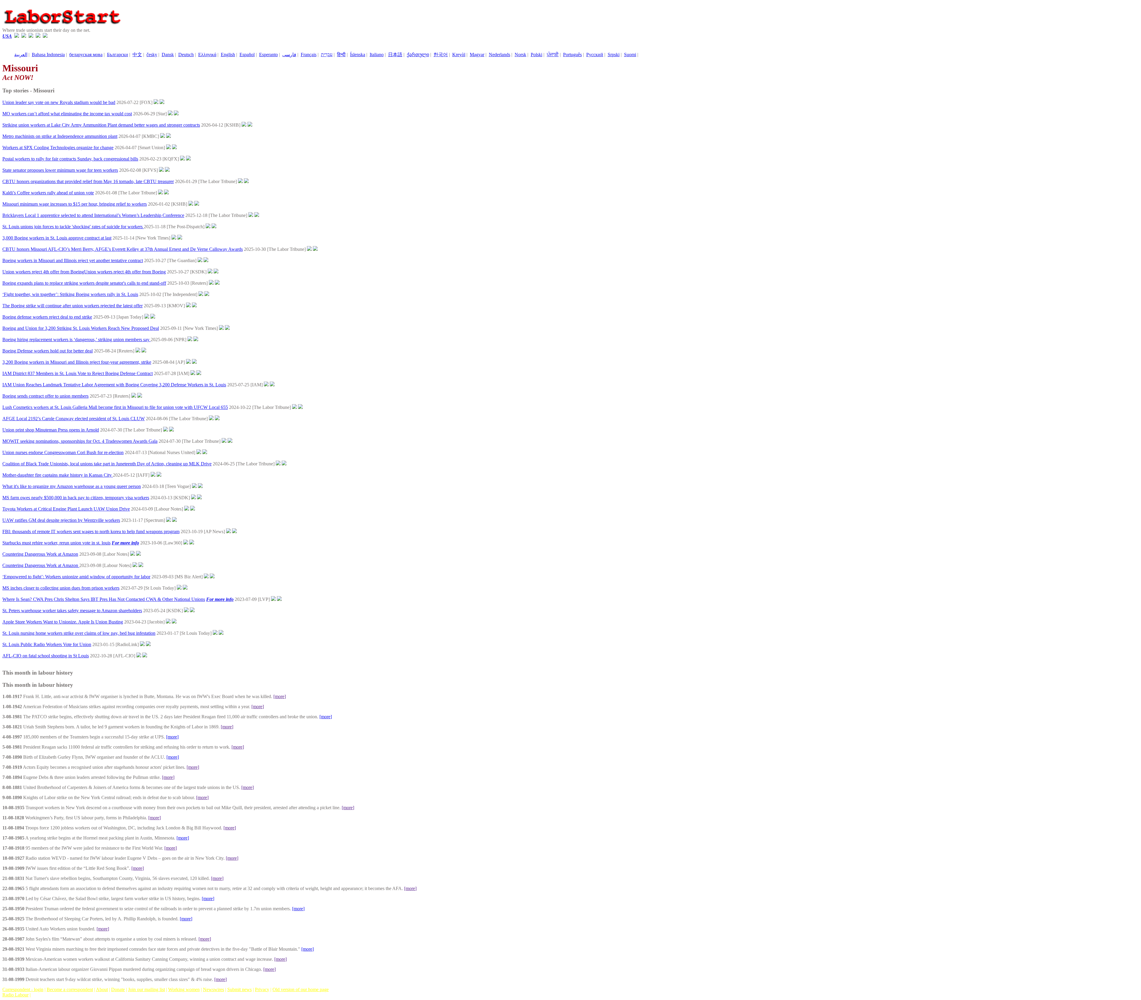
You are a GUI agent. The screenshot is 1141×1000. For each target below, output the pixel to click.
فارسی (289, 54)
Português (572, 54)
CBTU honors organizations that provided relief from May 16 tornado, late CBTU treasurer (88, 181)
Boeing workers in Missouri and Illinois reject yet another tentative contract (72, 260)
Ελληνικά (207, 54)
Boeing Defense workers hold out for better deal (47, 350)
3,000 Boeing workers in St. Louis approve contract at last (56, 237)
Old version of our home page (300, 989)
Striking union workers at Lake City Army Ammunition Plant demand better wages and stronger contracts (101, 124)
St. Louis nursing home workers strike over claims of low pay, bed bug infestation (78, 633)
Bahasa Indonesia (48, 54)
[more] (279, 696)
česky (151, 54)
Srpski (614, 54)
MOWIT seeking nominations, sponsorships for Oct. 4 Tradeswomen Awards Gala (79, 441)
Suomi (630, 54)
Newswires (213, 989)
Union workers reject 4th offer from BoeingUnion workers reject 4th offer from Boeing (84, 271)
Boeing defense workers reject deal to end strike (47, 316)
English (228, 54)
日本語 (395, 54)
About (102, 989)
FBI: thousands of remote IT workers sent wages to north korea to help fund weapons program (90, 531)
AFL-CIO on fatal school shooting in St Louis (45, 655)
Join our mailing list (146, 989)
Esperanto (268, 54)
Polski (536, 54)
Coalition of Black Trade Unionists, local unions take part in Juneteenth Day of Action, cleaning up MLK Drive (107, 463)
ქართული (418, 54)
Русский (594, 54)
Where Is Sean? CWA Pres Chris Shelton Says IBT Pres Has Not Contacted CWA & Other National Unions (103, 599)
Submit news (239, 989)
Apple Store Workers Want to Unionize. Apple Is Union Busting (62, 621)
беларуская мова (86, 54)
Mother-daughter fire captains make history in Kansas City (57, 475)
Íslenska (357, 54)
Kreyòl (458, 54)
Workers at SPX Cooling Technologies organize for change (58, 147)
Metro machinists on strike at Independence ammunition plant (59, 136)
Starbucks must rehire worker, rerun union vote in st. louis (56, 542)
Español (247, 54)
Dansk (168, 54)
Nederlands (499, 54)
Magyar (477, 54)
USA (7, 36)
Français (308, 54)
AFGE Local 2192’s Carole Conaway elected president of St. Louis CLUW (73, 418)
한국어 (441, 54)
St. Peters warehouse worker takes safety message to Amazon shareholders (72, 610)
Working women (184, 989)
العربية (20, 54)
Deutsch (186, 54)
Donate (118, 989)
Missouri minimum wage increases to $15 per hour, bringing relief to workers (74, 204)
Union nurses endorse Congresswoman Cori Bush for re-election (63, 452)
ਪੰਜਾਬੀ (553, 54)
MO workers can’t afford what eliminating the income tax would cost (67, 113)
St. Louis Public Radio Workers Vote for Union (46, 644)
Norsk (520, 54)
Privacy (262, 989)
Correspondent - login (22, 989)
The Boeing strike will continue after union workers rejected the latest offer (72, 305)
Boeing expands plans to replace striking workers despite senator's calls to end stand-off (84, 283)
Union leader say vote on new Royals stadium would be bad (58, 102)
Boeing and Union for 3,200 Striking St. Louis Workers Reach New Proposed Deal (80, 328)
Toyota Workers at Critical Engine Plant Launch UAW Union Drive (66, 508)
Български (117, 54)
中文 (137, 54)
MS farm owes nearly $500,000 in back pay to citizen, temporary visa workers (75, 497)
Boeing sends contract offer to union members (45, 396)
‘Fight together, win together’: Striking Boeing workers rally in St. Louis (70, 294)
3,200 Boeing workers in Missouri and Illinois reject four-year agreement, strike (76, 362)
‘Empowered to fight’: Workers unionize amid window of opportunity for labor (76, 576)
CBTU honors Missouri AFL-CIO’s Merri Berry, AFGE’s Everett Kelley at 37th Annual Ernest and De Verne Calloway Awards (122, 249)
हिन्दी (341, 54)
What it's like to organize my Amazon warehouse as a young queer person (71, 486)
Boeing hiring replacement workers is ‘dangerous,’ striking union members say (76, 339)
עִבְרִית (326, 54)
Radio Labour (15, 994)
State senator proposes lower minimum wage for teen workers (60, 170)
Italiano (377, 54)
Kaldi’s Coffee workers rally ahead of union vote (48, 192)
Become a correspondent (70, 989)
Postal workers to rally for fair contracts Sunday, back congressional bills (70, 158)
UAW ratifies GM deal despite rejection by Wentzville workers (61, 520)
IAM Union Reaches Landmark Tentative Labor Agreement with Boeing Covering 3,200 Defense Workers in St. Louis (114, 384)
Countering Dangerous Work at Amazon (40, 554)
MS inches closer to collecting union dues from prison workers (60, 587)
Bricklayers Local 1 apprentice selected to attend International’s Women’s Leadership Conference (93, 215)
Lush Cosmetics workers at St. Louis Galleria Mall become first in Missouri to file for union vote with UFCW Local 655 (115, 407)
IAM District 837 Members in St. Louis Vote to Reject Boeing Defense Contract (77, 373)
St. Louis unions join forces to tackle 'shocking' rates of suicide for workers (73, 226)
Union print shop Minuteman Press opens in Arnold (50, 429)
